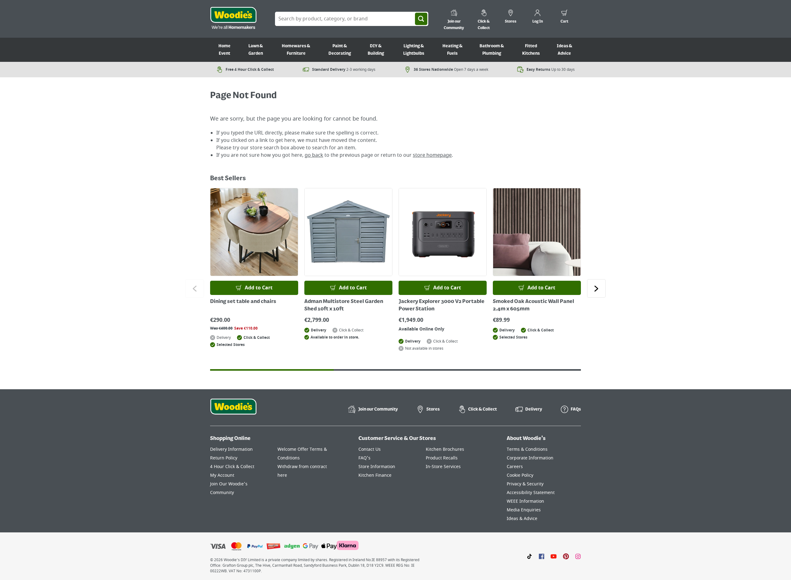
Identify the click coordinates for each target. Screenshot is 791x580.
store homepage (432, 155)
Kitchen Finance (374, 475)
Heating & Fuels (452, 50)
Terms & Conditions (527, 449)
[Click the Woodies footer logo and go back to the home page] (233, 410)
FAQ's (364, 458)
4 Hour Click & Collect (232, 466)
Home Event (224, 50)
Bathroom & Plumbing (492, 50)
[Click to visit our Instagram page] (578, 556)
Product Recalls (442, 458)
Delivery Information (231, 449)
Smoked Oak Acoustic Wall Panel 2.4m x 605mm (533, 305)
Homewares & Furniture (296, 50)
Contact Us (369, 449)
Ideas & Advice (564, 50)
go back (314, 155)
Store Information (376, 466)
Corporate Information (530, 458)
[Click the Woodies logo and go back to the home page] (233, 18)
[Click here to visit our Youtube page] (553, 556)
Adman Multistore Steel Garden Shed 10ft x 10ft (343, 305)
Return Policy (223, 458)
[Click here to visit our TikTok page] (529, 556)
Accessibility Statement (531, 492)
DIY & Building (376, 50)
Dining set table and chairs (243, 302)
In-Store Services (443, 466)
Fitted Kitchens (531, 50)
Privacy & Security (525, 484)
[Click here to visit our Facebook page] (541, 556)
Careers (515, 466)
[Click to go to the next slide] (596, 288)
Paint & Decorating (339, 50)
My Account (222, 475)
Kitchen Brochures (445, 449)
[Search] (421, 19)
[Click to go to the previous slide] (194, 288)
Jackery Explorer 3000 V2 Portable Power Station (441, 305)
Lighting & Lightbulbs (413, 50)
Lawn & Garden (255, 50)
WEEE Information (525, 501)
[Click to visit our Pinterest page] (566, 556)
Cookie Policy (520, 475)
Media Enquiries (524, 510)
